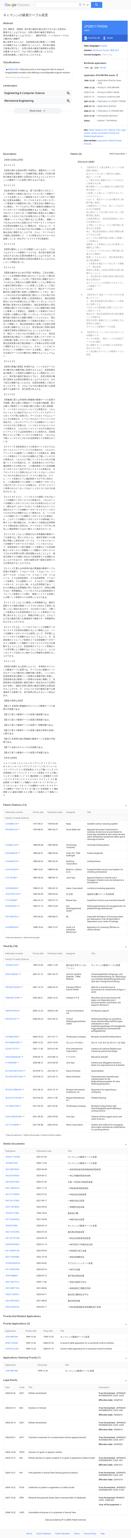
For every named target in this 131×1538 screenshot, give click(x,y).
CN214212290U (12, 1200)
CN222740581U (12, 1294)
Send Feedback (43, 1533)
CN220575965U (12, 1175)
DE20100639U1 (12, 974)
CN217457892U (12, 1207)
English (103, 46)
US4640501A (11, 861)
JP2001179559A (12, 1157)
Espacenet (102, 140)
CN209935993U (12, 1244)
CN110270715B (12, 1238)
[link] (37, 71)
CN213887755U (12, 1288)
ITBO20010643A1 (13, 987)
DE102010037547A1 (14, 1071)
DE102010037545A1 (14, 1076)
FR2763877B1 (11, 916)
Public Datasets (62, 1533)
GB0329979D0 (12, 1011)
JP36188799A (11, 1336)
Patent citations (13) (98, 130)
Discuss (87, 144)
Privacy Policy (90, 1533)
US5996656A (11, 927)
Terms (77, 1533)
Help (102, 1533)
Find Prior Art (94, 38)
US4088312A (11, 824)
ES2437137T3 (11, 1049)
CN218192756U (12, 1182)
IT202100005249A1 (14, 1116)
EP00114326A (11, 1343)
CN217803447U (12, 1188)
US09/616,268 (11, 1349)
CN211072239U (12, 1232)
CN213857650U (12, 1300)
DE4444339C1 (12, 906)
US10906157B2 (12, 1106)
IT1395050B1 (11, 1062)
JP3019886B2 (11, 1275)
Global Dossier (115, 140)
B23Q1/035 (13, 69)
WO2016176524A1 (14, 1098)
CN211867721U (12, 1282)
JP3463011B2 (11, 965)
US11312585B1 (12, 1125)
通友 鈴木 (114, 50)
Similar (109, 38)
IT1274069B (10, 900)
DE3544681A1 (12, 853)
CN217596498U (12, 1257)
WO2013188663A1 (14, 1089)
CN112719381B (12, 1194)
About (29, 1533)
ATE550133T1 (11, 1019)
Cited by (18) (114, 130)
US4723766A (11, 869)
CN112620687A (12, 1219)
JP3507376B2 (11, 1225)
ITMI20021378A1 (13, 998)
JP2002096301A (12, 1263)
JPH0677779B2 (12, 1213)
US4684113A (11, 845)
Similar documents (99, 133)
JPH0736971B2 (12, 894)
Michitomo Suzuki (101, 50)
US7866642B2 (12, 1036)
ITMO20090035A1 (13, 1057)
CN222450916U (12, 1307)
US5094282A (11, 888)
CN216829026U (12, 1169)
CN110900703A (12, 1269)
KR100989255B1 (13, 1042)
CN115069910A (12, 1250)
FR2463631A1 (12, 829)
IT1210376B (10, 877)
